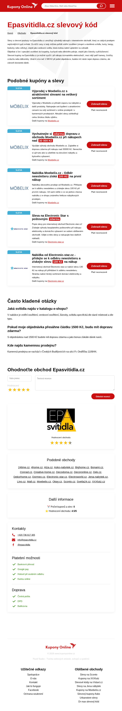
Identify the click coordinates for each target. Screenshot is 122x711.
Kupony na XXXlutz (88, 678)
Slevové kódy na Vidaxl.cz (89, 682)
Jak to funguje (33, 686)
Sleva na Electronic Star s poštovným (50, 217)
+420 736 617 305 (26, 535)
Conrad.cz (26, 472)
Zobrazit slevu (99, 104)
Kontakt (33, 682)
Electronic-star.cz (56, 242)
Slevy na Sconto (88, 674)
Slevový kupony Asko (88, 694)
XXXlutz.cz (98, 481)
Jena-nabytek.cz (98, 476)
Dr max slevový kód (88, 701)
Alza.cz (48, 467)
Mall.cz (31, 481)
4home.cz (37, 467)
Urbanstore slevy (89, 697)
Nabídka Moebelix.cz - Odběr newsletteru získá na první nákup (56, 176)
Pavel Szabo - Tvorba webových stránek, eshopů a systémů (61, 659)
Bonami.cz (97, 467)
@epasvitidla (24, 544)
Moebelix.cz (53, 121)
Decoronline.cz (83, 472)
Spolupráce (33, 674)
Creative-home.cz (44, 472)
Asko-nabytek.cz (64, 467)
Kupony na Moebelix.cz (88, 690)
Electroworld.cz (78, 476)
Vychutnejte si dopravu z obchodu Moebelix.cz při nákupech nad (56, 137)
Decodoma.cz (64, 472)
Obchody (22, 33)
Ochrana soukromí (33, 694)
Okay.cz (57, 481)
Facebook (33, 690)
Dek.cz (97, 472)
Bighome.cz (82, 467)
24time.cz (24, 467)
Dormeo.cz (38, 476)
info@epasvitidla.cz (27, 540)
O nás (33, 678)
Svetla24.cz (84, 481)
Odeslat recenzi (103, 396)
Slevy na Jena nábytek (89, 686)
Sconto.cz (69, 481)
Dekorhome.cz (22, 476)
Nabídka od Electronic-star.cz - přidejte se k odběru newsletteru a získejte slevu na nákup (56, 258)
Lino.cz (21, 481)
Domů (10, 33)
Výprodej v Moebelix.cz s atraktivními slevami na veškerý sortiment (54, 94)
